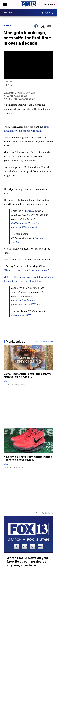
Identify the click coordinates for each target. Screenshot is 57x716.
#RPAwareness (19, 223)
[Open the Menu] (5, 4)
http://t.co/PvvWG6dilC (23, 300)
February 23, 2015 (21, 314)
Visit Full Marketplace (43, 342)
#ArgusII (29, 210)
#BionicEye (33, 223)
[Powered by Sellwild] (49, 513)
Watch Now (48, 4)
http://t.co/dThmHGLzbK (24, 227)
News (8, 25)
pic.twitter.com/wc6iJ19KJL (26, 304)
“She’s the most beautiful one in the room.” (26, 270)
